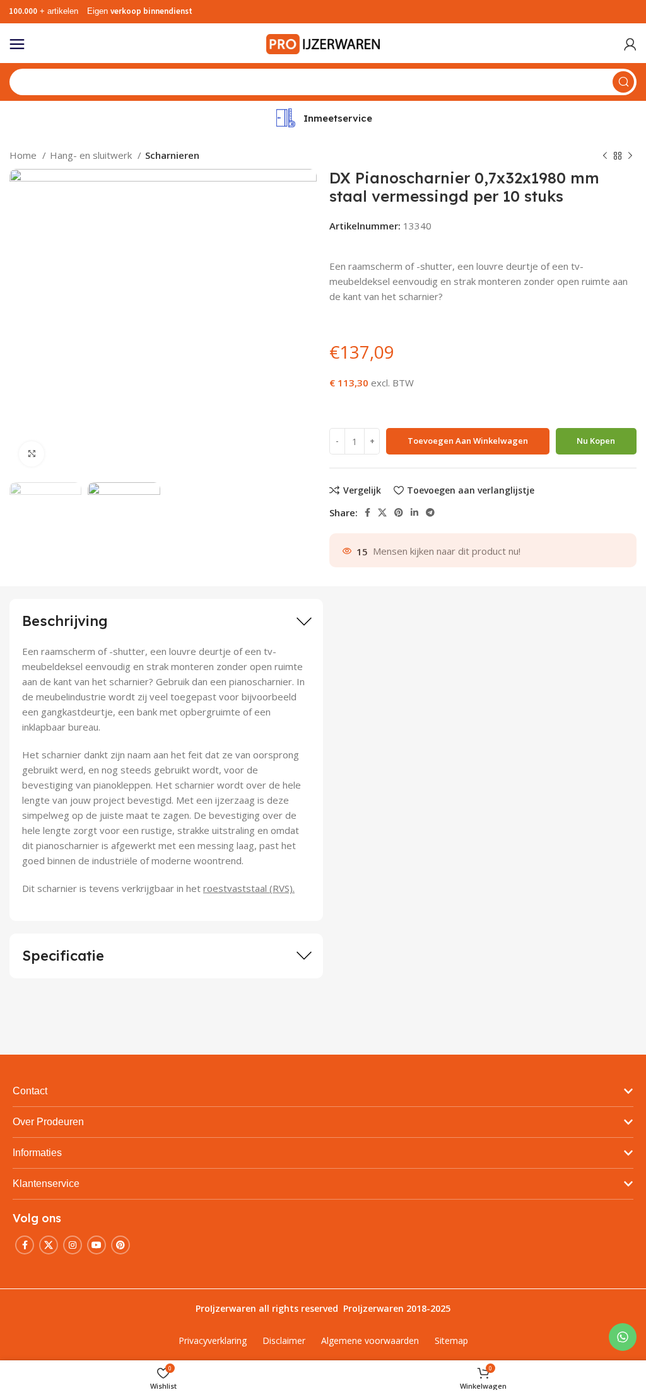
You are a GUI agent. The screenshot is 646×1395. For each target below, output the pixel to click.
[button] (323, 1091)
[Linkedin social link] (414, 512)
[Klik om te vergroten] (31, 453)
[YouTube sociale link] (96, 1245)
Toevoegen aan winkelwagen (468, 440)
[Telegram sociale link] (430, 512)
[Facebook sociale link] (367, 512)
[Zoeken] (623, 82)
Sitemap (451, 1340)
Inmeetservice (337, 118)
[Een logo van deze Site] (323, 43)
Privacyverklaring (213, 1340)
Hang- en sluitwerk (92, 155)
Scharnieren (172, 155)
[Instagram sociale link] (72, 1245)
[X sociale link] (382, 512)
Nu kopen (596, 440)
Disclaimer (283, 1340)
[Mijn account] (630, 44)
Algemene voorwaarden (370, 1340)
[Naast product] (630, 156)
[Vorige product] (605, 156)
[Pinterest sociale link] (399, 512)
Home (24, 155)
